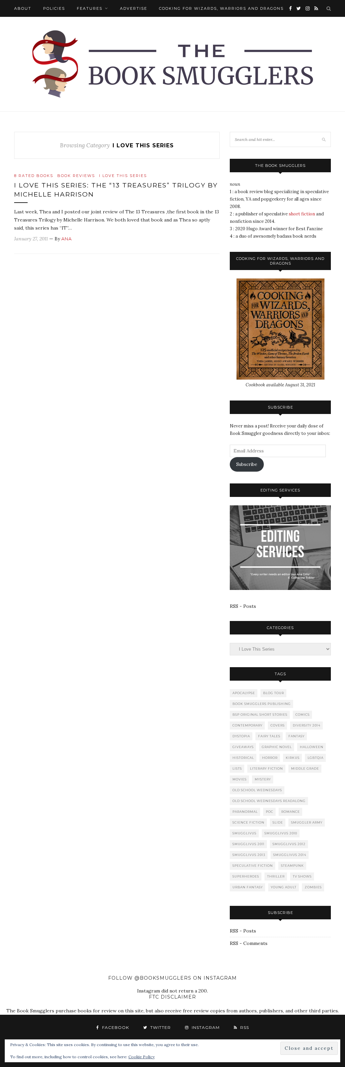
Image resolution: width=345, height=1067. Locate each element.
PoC (269, 811)
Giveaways (243, 747)
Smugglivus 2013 (248, 855)
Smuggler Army (306, 822)
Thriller (276, 876)
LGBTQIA (315, 758)
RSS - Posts (243, 606)
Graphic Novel (277, 747)
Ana (66, 238)
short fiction (302, 214)
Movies (239, 779)
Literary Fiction (266, 768)
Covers (278, 725)
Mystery (263, 779)
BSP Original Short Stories (259, 714)
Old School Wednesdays (257, 790)
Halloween (311, 747)
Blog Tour (273, 693)
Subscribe (246, 464)
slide (278, 822)
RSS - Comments (249, 943)
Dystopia (241, 736)
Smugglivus (244, 833)
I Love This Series (123, 175)
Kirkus (293, 758)
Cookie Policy (141, 1056)
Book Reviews (76, 175)
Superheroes (245, 876)
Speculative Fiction (252, 865)
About (22, 8)
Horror (270, 758)
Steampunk (292, 865)
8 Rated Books (33, 175)
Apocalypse (243, 693)
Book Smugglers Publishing (261, 704)
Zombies (313, 887)
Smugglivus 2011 (248, 844)
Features (89, 8)
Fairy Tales (269, 736)
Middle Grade (305, 768)
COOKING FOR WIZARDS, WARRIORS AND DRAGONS (221, 8)
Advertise (133, 8)
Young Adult (283, 887)
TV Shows (302, 876)
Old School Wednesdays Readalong (269, 801)
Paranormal (245, 811)
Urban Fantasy (247, 887)
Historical (243, 758)
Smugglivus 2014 (289, 855)
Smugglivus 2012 (289, 844)
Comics (302, 714)
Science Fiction (248, 822)
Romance (290, 811)
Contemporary (247, 725)
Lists (237, 768)
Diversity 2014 (306, 725)
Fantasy (296, 736)
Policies (54, 8)
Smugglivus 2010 (280, 833)
